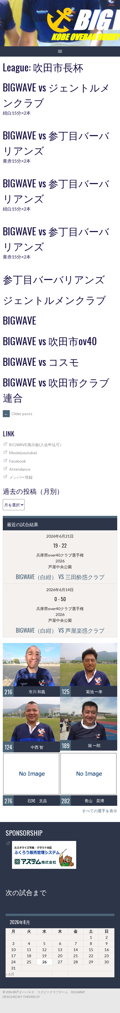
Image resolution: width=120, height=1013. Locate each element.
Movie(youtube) (23, 452)
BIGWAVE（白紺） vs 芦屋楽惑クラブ (60, 630)
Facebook (17, 461)
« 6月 (10, 974)
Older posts (18, 413)
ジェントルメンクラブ (54, 299)
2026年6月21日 (60, 536)
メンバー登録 (21, 477)
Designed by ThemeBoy (21, 997)
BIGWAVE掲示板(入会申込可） (36, 444)
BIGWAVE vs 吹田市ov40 (50, 340)
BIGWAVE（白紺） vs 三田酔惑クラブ (60, 576)
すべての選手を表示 (99, 810)
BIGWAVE (19, 320)
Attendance (19, 469)
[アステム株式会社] (44, 867)
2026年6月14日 (60, 589)
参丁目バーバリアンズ (54, 278)
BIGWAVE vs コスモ (41, 361)
